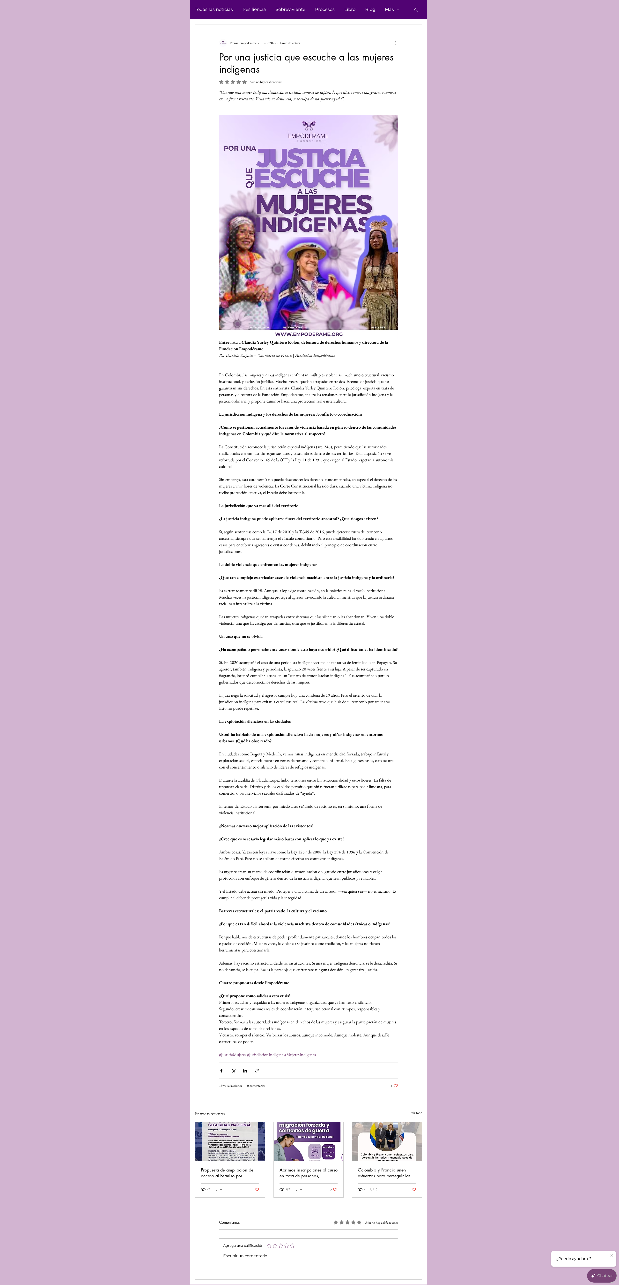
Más (389, 9)
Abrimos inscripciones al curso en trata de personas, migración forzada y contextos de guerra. (309, 1173)
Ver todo (416, 1112)
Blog (370, 9)
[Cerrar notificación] (612, 1256)
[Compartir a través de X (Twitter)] (233, 1070)
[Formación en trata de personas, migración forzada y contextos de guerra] (309, 1141)
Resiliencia (254, 9)
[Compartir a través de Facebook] (221, 1070)
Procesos (325, 9)
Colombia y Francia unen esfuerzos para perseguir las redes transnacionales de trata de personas (386, 1173)
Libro (349, 9)
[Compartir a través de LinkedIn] (245, 1070)
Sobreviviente (290, 9)
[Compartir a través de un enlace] (257, 1070)
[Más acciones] (395, 43)
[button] (416, 10)
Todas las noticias (214, 9)
